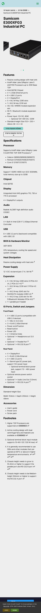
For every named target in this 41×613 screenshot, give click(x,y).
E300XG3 (23, 426)
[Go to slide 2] (23, 70)
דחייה (6, 610)
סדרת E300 (22, 10)
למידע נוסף (6, 606)
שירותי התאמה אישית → (13, 134)
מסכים (15, 610)
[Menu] (37, 4)
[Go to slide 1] (21, 70)
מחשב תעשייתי (9, 10)
